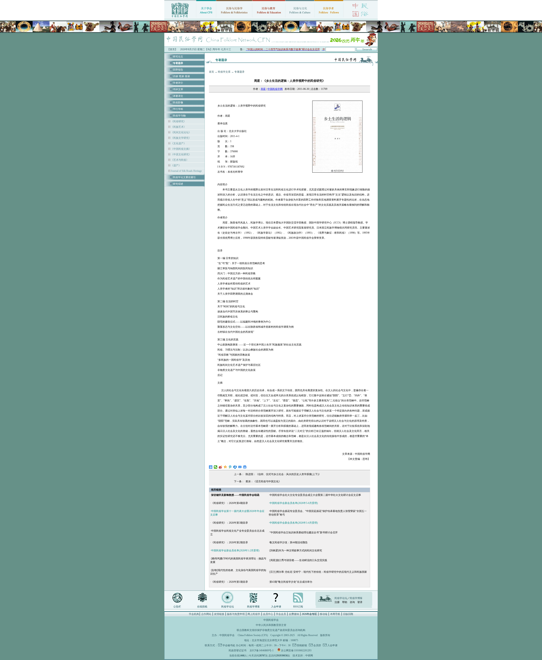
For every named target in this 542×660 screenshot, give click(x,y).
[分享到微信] (215, 467)
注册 (337, 602)
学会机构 (194, 614)
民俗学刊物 (179, 115)
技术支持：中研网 (303, 655)
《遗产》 (175, 165)
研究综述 (178, 183)
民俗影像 (178, 102)
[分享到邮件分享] (240, 467)
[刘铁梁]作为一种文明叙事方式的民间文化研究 (296, 550)
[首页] (180, 18)
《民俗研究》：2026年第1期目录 (229, 581)
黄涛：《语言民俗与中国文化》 (263, 481)
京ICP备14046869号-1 (262, 650)
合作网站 (206, 614)
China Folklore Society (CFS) (253, 635)
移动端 (323, 614)
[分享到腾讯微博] (230, 467)
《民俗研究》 (178, 121)
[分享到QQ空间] (225, 467)
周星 (263, 88)
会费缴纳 (294, 614)
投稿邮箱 (301, 645)
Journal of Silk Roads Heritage (186, 170)
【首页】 (172, 49)
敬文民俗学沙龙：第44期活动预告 (289, 542)
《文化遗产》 (178, 143)
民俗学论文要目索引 (184, 177)
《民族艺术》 (178, 126)
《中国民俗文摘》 (180, 148)
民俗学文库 (224, 71)
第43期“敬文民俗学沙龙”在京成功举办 (291, 581)
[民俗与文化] (299, 18)
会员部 (317, 645)
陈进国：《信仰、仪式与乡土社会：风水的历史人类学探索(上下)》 (283, 474)
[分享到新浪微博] (220, 467)
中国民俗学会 (227, 635)
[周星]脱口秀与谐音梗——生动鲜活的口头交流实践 (298, 560)
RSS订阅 (298, 606)
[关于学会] (206, 18)
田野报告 (178, 69)
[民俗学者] (328, 18)
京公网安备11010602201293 (296, 650)
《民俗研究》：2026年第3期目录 (229, 522)
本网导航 (335, 614)
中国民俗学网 (275, 88)
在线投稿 (202, 606)
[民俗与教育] (268, 18)
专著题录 (239, 71)
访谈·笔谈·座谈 (181, 76)
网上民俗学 (253, 614)
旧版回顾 (348, 614)
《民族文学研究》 (180, 137)
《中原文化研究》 (180, 154)
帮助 (344, 602)
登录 (359, 602)
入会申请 (276, 606)
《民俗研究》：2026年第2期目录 (229, 542)
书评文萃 (178, 89)
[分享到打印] (245, 467)
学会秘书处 (229, 645)
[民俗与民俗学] (234, 18)
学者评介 (178, 82)
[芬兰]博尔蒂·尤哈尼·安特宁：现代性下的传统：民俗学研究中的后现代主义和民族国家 (318, 571)
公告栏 (177, 606)
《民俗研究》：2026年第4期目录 (229, 503)
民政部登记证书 (237, 650)
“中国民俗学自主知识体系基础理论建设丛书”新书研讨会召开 (304, 532)
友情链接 (219, 614)
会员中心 (268, 614)
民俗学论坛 (227, 606)
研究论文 (178, 56)
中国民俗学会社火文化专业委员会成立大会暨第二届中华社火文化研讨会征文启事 (315, 495)
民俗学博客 (253, 606)
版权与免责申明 (236, 614)
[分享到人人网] (235, 467)
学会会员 (281, 614)
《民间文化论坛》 (180, 132)
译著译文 (178, 95)
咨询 (352, 602)
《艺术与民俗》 (179, 159)
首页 (211, 71)
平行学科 (178, 109)
